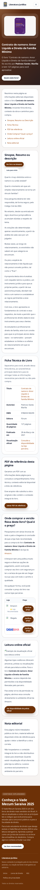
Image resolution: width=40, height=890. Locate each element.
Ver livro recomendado (13, 846)
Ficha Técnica (12, 125)
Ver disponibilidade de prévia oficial (18, 709)
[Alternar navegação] (36, 4)
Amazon (8, 553)
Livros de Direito (17, 873)
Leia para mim (11, 170)
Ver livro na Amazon (14, 164)
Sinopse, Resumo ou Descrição (20, 120)
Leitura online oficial (15, 138)
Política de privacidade (11, 878)
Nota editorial (13, 143)
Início (5, 873)
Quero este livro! (11, 78)
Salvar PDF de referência (16, 505)
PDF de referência (14, 129)
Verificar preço (28, 608)
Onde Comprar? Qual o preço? (20, 134)
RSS (27, 873)
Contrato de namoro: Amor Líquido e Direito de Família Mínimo (27, 394)
